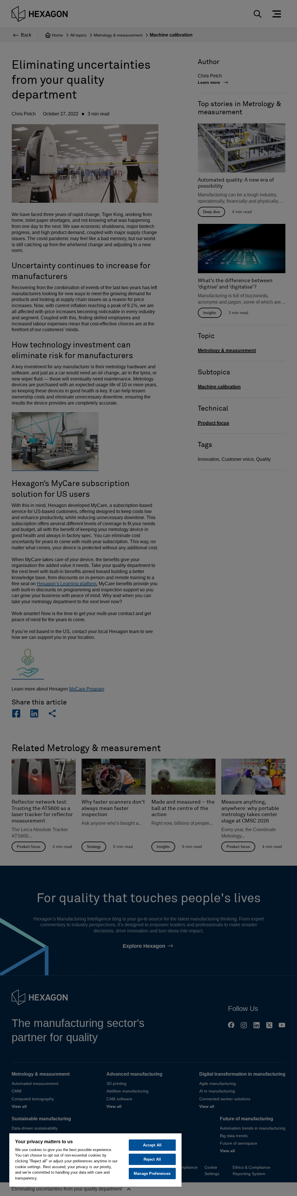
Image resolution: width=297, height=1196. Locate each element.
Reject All (152, 1159)
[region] (95, 1160)
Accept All (152, 1145)
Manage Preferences (152, 1173)
